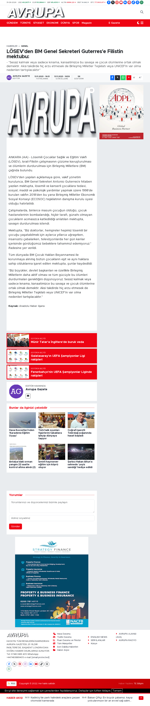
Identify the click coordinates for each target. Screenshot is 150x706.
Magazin (87, 23)
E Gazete (114, 23)
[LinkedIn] (30, 664)
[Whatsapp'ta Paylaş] (123, 77)
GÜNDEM (12, 23)
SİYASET (38, 23)
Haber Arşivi (63, 650)
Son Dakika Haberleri (67, 647)
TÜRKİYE (25, 23)
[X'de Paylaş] (117, 77)
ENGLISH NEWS (99, 637)
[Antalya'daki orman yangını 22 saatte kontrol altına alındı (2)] (22, 451)
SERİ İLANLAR (98, 640)
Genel (24, 46)
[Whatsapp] (9, 669)
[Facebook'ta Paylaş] (112, 77)
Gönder (15, 526)
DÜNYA (65, 23)
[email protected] (40, 657)
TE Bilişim (138, 683)
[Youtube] (36, 664)
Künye (94, 643)
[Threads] (47, 664)
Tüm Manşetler (64, 643)
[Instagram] (25, 664)
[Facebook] (9, 664)
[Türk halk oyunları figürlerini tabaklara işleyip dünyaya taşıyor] (51, 420)
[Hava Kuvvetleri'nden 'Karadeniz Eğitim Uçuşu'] (22, 420)
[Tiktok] (41, 664)
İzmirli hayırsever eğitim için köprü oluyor (48, 464)
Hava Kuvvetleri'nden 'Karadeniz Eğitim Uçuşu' (21, 433)
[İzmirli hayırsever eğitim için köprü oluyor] (51, 451)
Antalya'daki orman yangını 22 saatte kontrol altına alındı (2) (22, 464)
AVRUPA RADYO (127, 640)
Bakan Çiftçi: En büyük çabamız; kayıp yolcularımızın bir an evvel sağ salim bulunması (110, 700)
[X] (14, 664)
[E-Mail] (28, 396)
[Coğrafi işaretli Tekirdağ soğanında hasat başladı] (81, 420)
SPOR (75, 23)
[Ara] (141, 12)
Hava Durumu (63, 634)
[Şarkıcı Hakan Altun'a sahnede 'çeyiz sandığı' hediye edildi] (81, 451)
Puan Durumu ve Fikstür (69, 640)
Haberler (12, 46)
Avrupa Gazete (36, 389)
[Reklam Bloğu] (51, 582)
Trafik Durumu (64, 637)
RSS (13, 683)
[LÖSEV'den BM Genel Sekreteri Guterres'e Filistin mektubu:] (52, 111)
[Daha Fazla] (128, 77)
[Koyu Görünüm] (138, 23)
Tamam (117, 690)
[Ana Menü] (142, 23)
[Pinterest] (19, 664)
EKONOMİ (52, 23)
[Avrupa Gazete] (36, 12)
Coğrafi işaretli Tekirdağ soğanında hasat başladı (79, 433)
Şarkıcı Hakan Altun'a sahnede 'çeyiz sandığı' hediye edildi (80, 464)
